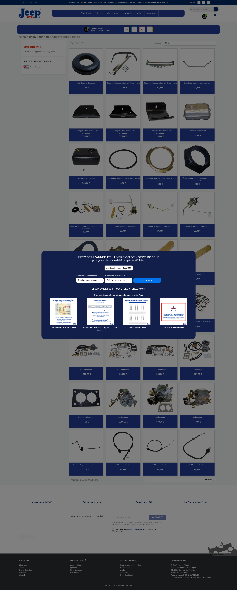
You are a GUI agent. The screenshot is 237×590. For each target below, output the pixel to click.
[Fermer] (192, 254)
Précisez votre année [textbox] (116, 280)
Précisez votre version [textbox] (88, 280)
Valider (148, 280)
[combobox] (90, 280)
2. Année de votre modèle (115, 276)
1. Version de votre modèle (86, 276)
